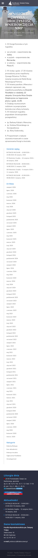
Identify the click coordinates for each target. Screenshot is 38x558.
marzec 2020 (11, 437)
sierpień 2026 (11, 187)
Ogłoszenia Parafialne (14, 456)
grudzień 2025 (11, 213)
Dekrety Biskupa (12, 446)
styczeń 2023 (11, 327)
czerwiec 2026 (11, 194)
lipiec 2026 (10, 190)
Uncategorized (11, 459)
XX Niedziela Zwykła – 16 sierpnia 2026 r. (20, 158)
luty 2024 (10, 284)
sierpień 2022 (11, 343)
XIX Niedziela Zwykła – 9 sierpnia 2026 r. (20, 170)
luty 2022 (10, 362)
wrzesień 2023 (11, 301)
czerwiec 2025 (11, 233)
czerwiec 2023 (11, 310)
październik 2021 (12, 375)
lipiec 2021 (10, 385)
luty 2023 (10, 323)
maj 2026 (10, 197)
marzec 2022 (11, 359)
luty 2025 (10, 246)
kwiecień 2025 (11, 239)
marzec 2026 (11, 203)
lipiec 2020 (10, 424)
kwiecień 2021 (11, 395)
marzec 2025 (11, 242)
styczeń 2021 (11, 404)
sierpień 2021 (11, 382)
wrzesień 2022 (11, 339)
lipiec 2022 (10, 346)
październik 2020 (12, 414)
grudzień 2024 (11, 252)
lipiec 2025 (10, 229)
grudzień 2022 (11, 330)
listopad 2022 (11, 333)
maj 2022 (10, 352)
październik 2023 (12, 297)
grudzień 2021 (11, 369)
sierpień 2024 (11, 265)
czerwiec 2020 (11, 427)
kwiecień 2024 (11, 278)
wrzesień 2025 (11, 223)
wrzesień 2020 (11, 417)
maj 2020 (10, 430)
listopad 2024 (11, 255)
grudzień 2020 (11, 408)
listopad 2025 (11, 216)
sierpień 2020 (11, 420)
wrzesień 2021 (11, 378)
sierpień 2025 (11, 226)
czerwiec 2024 (11, 271)
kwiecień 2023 (11, 317)
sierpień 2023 (11, 304)
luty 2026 (10, 207)
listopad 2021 (11, 372)
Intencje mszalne (12, 453)
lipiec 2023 (10, 307)
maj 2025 (10, 236)
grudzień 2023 (11, 291)
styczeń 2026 (11, 210)
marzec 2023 (11, 320)
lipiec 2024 (10, 268)
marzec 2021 (11, 398)
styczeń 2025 (11, 249)
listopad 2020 (11, 411)
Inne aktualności (12, 449)
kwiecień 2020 (11, 433)
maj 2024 (10, 275)
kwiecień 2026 (11, 200)
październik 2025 (12, 220)
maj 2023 (10, 314)
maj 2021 (10, 391)
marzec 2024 (11, 281)
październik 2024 (12, 258)
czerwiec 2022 (11, 349)
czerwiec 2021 (11, 388)
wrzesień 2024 (11, 262)
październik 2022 (12, 336)
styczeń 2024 (11, 288)
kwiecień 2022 (11, 356)
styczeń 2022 (11, 365)
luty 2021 (10, 401)
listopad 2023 (11, 294)
